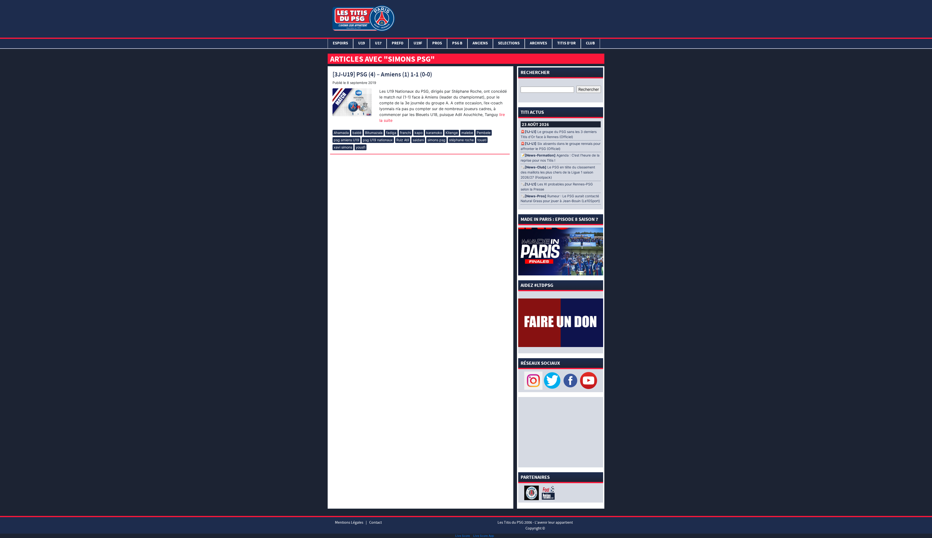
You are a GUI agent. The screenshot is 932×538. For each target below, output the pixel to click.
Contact (375, 522)
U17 (378, 44)
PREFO (397, 44)
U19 (361, 44)
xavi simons (343, 147)
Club (590, 44)
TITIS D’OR (566, 44)
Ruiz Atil (402, 140)
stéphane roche (461, 140)
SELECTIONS (509, 44)
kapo (419, 133)
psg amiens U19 (346, 140)
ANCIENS (480, 44)
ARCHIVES (538, 44)
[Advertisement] (500, 18)
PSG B (457, 44)
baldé (356, 133)
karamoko (434, 133)
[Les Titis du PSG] (363, 18)
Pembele (484, 133)
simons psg (436, 140)
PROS (437, 44)
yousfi (360, 147)
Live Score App (483, 536)
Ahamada (341, 133)
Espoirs (340, 44)
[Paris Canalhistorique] (532, 492)
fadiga (391, 133)
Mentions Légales (349, 522)
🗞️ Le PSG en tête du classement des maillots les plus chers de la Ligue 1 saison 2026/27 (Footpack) (558, 172)
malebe (467, 133)
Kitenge (452, 133)
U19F (418, 44)
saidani (418, 140)
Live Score (462, 536)
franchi (405, 133)
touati (481, 140)
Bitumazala (374, 133)
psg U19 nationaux (378, 140)
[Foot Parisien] (547, 492)
